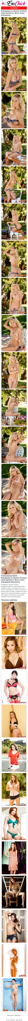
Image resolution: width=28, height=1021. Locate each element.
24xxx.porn (10, 1015)
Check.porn (18, 1015)
